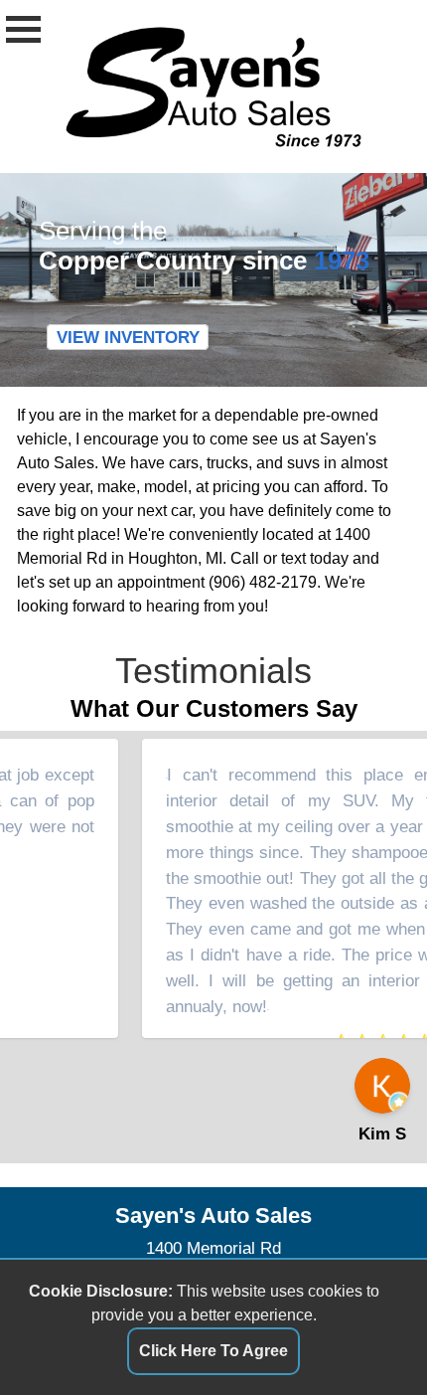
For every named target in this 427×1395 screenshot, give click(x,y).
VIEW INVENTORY (128, 337)
